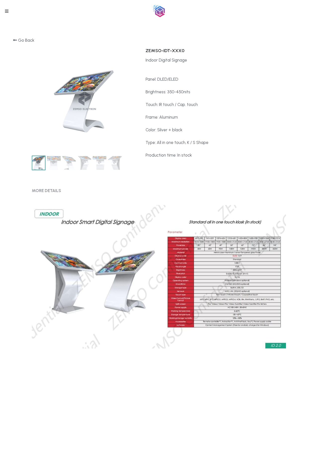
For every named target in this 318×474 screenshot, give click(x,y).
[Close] (252, 186)
